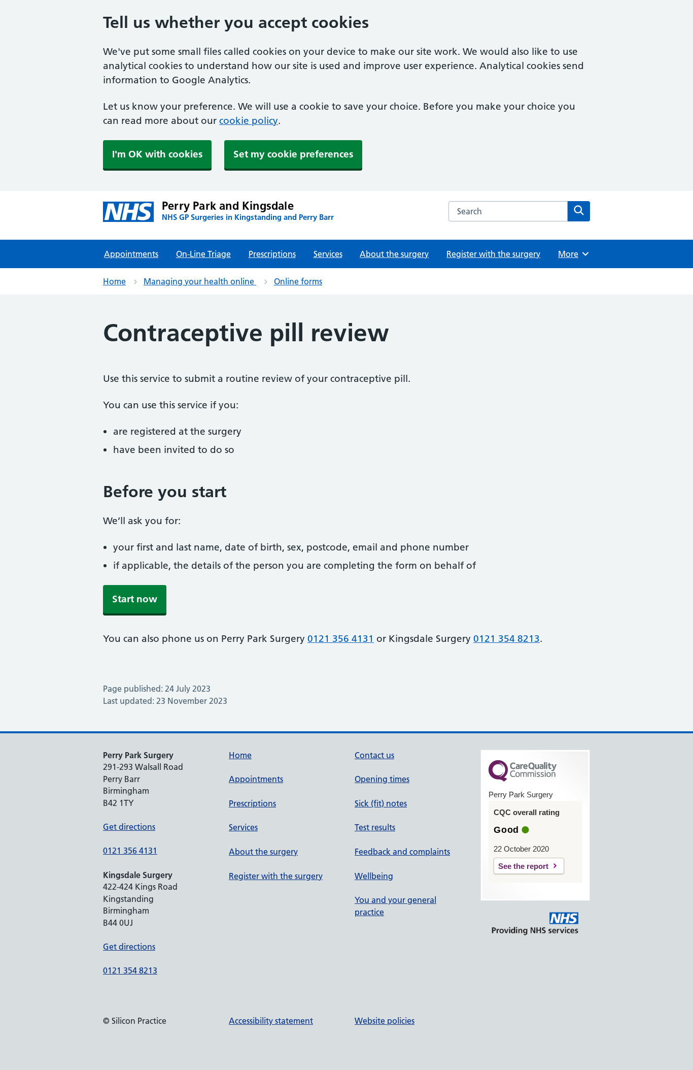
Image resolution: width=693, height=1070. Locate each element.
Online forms (298, 281)
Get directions (129, 827)
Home (114, 281)
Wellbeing (374, 876)
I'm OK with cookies (157, 154)
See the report (523, 866)
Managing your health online (200, 281)
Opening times (382, 779)
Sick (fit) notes (381, 803)
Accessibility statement (271, 1021)
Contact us (374, 755)
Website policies (384, 1021)
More (571, 254)
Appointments (131, 254)
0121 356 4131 (340, 638)
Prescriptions (272, 254)
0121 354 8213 (506, 638)
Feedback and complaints (402, 852)
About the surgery (394, 254)
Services (328, 254)
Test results (375, 827)
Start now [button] (134, 599)
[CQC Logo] (523, 779)
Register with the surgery (493, 254)
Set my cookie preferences (293, 154)
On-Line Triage (203, 254)
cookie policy (248, 120)
